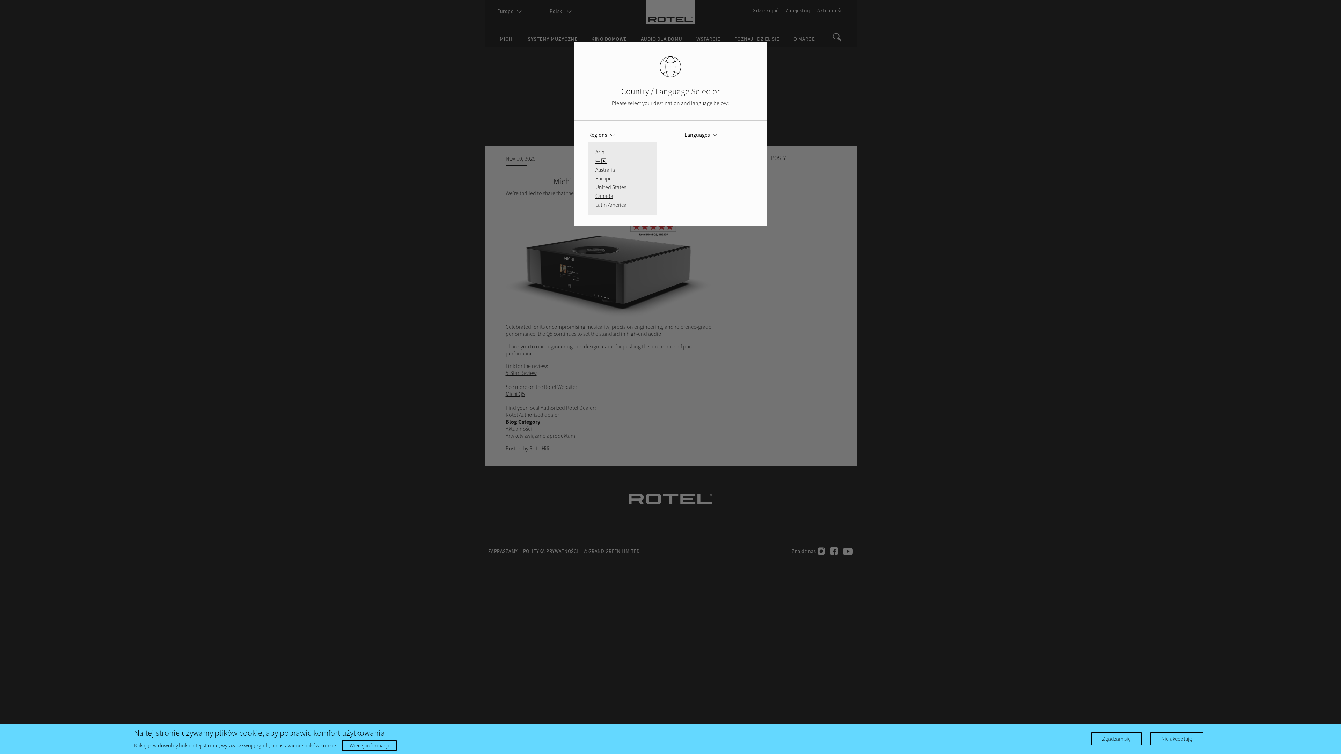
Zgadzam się (1116, 738)
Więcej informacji (369, 745)
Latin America (610, 204)
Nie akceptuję (1176, 738)
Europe (603, 178)
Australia (605, 169)
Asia (599, 152)
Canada (604, 195)
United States (610, 187)
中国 (601, 160)
